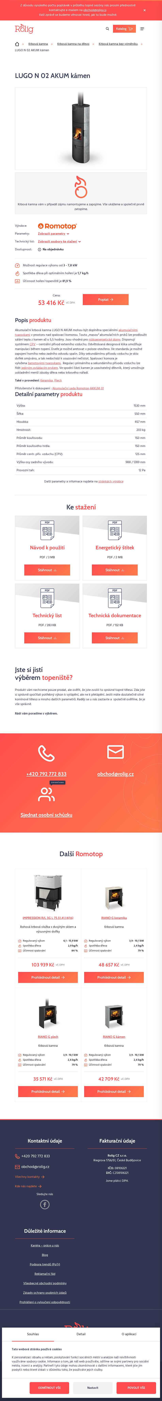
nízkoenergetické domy (105, 339)
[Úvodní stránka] (17, 44)
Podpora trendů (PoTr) (45, 1264)
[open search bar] (107, 29)
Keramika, (47, 380)
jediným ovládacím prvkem (39, 368)
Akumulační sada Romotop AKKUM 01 (78, 388)
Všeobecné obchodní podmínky (45, 1283)
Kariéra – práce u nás (45, 1245)
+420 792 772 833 (46, 774)
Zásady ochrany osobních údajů (45, 1293)
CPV (32, 344)
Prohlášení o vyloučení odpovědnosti (45, 1302)
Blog (45, 1255)
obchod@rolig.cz (94, 10)
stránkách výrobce (110, 481)
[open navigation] (142, 28)
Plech (58, 380)
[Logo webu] (24, 28)
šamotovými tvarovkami (44, 363)
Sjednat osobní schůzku (46, 815)
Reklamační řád (45, 1274)
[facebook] (45, 1204)
